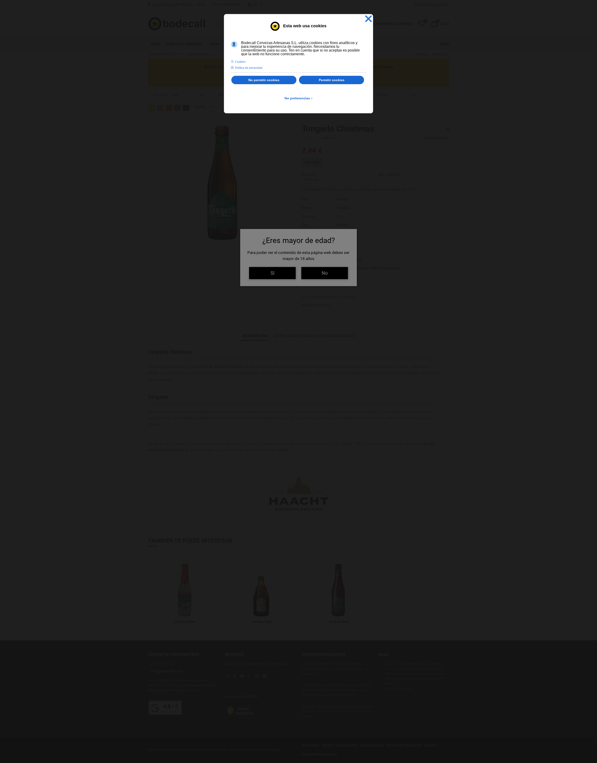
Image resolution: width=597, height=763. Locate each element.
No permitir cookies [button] (263, 80)
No (325, 273)
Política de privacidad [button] (248, 67)
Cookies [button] (240, 61)
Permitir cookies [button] (331, 80)
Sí (272, 273)
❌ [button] (368, 19)
